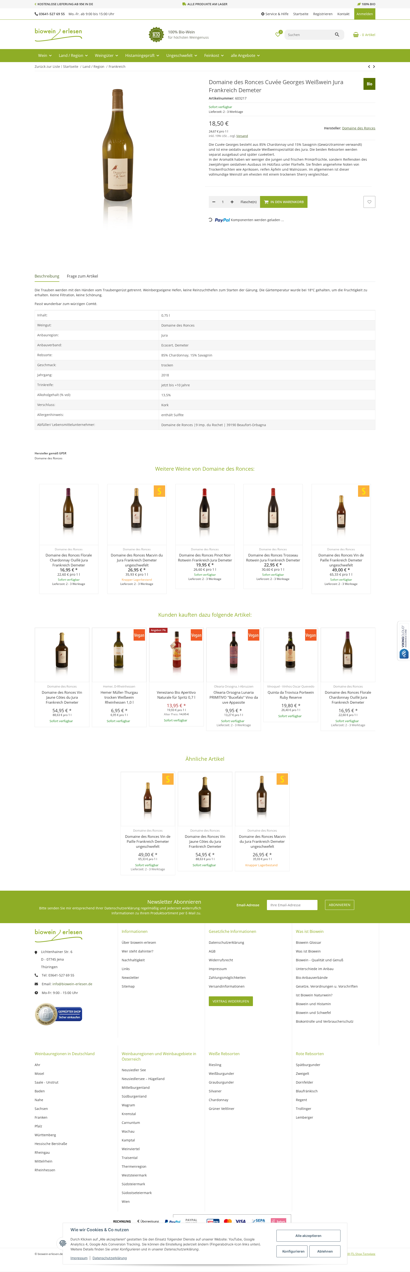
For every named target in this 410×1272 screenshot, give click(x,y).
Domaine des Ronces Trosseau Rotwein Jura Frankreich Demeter (273, 557)
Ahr (37, 1064)
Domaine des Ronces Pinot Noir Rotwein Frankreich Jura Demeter (205, 557)
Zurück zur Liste (47, 66)
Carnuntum (131, 1122)
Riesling (215, 1064)
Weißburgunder (221, 1073)
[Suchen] (339, 34)
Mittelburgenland (136, 1087)
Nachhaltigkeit (133, 960)
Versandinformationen (227, 986)
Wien (126, 1201)
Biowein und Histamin (313, 1004)
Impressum (79, 1258)
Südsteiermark (133, 1184)
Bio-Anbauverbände (312, 977)
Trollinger (303, 1108)
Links (126, 969)
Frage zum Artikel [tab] (82, 276)
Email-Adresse (248, 905)
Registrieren (323, 14)
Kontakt (343, 14)
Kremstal (129, 1114)
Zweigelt (302, 1073)
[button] (275, 13)
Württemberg (45, 1135)
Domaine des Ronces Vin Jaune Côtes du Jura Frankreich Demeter (62, 697)
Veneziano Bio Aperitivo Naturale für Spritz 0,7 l (176, 695)
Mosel (39, 1073)
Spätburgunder (308, 1064)
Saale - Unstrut (46, 1082)
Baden (40, 1091)
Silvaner (215, 1091)
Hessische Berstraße (51, 1143)
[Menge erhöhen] (232, 202)
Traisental (130, 1157)
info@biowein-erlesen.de (72, 984)
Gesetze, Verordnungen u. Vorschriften (327, 986)
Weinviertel (131, 1149)
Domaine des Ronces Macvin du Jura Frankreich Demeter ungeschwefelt (137, 560)
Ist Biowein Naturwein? (314, 995)
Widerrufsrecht (221, 960)
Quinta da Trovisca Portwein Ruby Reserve (291, 695)
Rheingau (42, 1152)
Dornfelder (304, 1082)
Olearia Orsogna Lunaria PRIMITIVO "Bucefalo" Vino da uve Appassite (234, 697)
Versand (242, 136)
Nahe (39, 1100)
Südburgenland (134, 1096)
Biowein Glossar (308, 942)
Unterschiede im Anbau (315, 969)
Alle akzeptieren (308, 1236)
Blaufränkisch (307, 1091)
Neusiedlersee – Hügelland (143, 1078)
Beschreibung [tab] (47, 276)
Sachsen (41, 1108)
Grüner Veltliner (221, 1108)
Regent (301, 1100)
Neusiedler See (134, 1070)
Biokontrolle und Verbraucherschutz (325, 1021)
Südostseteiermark (137, 1192)
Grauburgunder (221, 1082)
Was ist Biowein (308, 951)
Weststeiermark (134, 1175)
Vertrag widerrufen (231, 1001)
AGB (212, 951)
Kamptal (128, 1140)
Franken (41, 1117)
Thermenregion (134, 1166)
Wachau (128, 1131)
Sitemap (128, 986)
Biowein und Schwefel (313, 1012)
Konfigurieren (293, 1251)
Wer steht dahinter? (137, 951)
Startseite (300, 14)
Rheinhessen (45, 1170)
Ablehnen (325, 1251)
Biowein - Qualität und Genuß (319, 960)
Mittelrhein (43, 1161)
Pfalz (38, 1126)
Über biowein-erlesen (139, 942)
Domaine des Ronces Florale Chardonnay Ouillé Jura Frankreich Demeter (69, 560)
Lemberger (304, 1117)
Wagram (128, 1105)
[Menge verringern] (214, 202)
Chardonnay (218, 1100)
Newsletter (130, 977)
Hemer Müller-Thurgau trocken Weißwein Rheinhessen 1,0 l (119, 697)
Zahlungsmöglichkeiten (227, 977)
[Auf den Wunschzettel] (369, 202)
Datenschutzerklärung (110, 1258)
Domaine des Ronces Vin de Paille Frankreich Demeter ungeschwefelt (341, 560)
